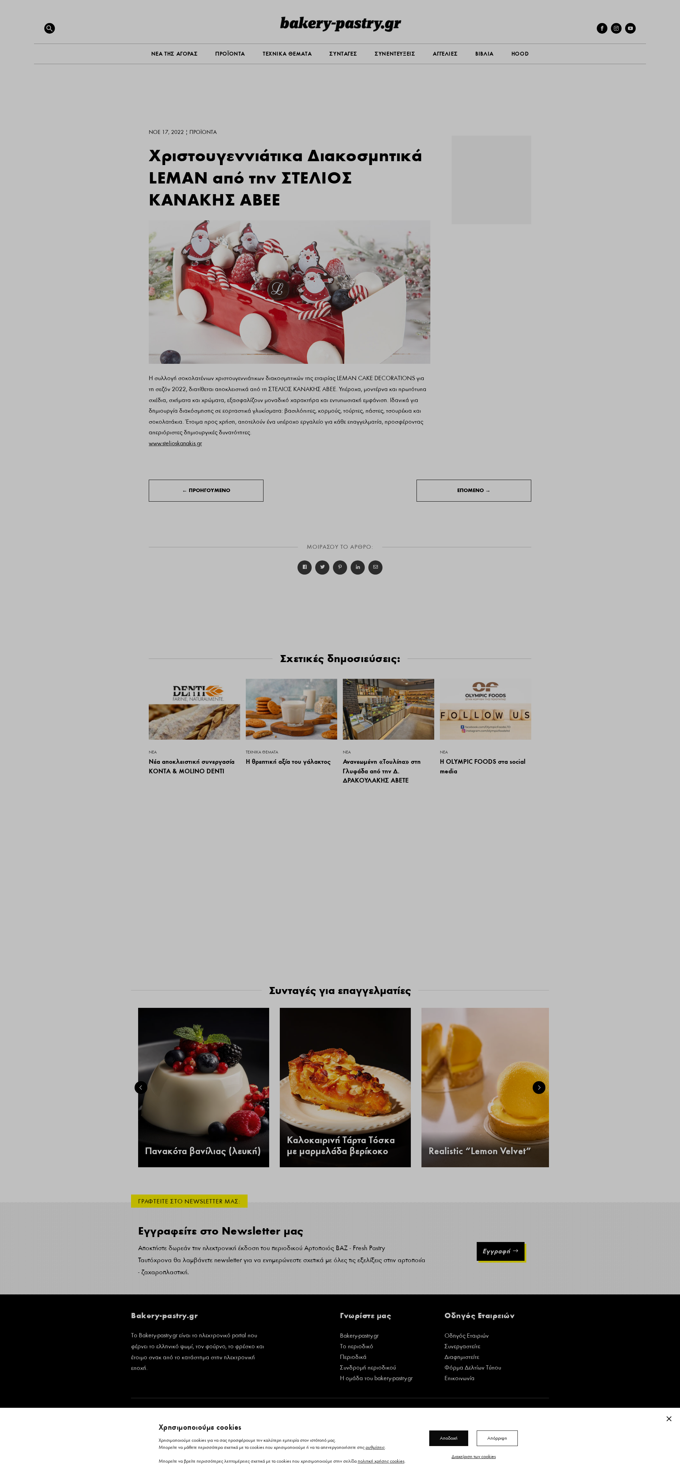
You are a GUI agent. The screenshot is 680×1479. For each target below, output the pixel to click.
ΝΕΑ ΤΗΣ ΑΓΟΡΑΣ (174, 53)
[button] (49, 28)
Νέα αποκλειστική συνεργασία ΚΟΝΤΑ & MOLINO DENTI (191, 766)
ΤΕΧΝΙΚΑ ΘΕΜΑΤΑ (287, 53)
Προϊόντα (203, 132)
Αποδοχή (449, 1438)
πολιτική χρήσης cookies (381, 1461)
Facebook (304, 567)
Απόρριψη (497, 1438)
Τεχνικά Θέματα (262, 752)
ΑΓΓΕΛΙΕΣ (445, 53)
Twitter (322, 567)
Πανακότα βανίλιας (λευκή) (203, 1151)
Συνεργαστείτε (462, 1347)
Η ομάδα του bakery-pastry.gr (376, 1379)
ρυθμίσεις (375, 1447)
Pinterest (340, 567)
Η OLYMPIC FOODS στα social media (483, 766)
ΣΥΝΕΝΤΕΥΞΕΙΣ (395, 53)
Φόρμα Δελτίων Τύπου (472, 1368)
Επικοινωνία (459, 1379)
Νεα (153, 752)
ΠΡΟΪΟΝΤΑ (230, 53)
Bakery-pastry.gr (359, 1336)
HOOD (520, 53)
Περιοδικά (353, 1358)
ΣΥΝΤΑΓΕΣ (343, 53)
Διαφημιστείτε (461, 1358)
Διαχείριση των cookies (474, 1456)
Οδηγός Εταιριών (466, 1336)
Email (375, 567)
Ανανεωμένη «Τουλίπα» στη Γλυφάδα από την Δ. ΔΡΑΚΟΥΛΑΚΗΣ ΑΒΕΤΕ (382, 770)
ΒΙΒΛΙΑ (484, 53)
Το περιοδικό (356, 1347)
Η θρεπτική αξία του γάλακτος (288, 761)
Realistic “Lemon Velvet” (480, 1151)
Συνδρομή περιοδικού (368, 1368)
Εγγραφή (496, 1251)
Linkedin (357, 567)
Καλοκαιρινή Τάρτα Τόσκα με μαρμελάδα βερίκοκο (341, 1146)
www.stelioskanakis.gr (175, 443)
